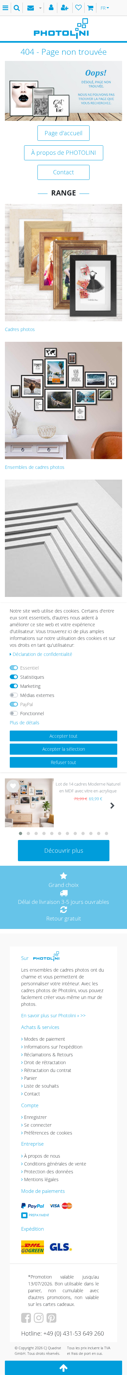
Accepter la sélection (63, 749)
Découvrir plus (63, 850)
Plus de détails (24, 722)
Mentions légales (41, 1179)
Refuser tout (63, 762)
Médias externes (37, 695)
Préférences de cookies (48, 1133)
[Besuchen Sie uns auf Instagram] (39, 1320)
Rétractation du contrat (47, 1070)
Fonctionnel (32, 713)
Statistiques (32, 677)
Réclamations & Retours (48, 1054)
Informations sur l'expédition (53, 1047)
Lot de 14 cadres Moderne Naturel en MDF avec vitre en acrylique (88, 787)
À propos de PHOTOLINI (63, 152)
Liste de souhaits (13, 791)
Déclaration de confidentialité (42, 654)
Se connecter (37, 1125)
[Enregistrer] (65, 8)
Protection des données (48, 1171)
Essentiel (29, 668)
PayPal (26, 704)
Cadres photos (20, 329)
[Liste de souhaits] (79, 8)
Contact (63, 172)
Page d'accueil (63, 133)
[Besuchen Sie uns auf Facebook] (27, 1320)
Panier (30, 1078)
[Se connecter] (52, 8)
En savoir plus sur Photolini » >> (53, 1015)
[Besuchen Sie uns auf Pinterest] (52, 1320)
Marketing (30, 686)
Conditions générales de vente (55, 1164)
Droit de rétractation (45, 1062)
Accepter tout (63, 736)
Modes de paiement (44, 1039)
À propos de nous (42, 1156)
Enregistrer (35, 1117)
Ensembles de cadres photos (34, 467)
